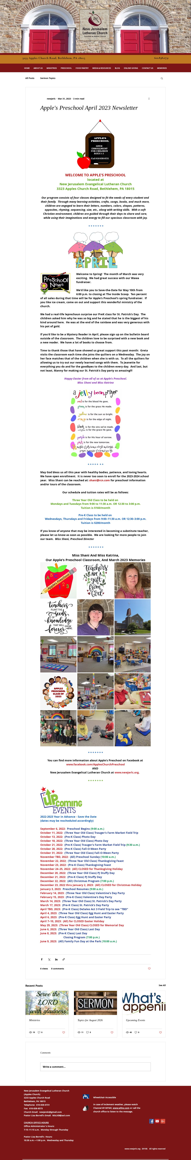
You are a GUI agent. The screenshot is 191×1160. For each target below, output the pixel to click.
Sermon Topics (47, 78)
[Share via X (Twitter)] (49, 959)
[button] (38, 68)
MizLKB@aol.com (61, 1115)
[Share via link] (63, 959)
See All (162, 985)
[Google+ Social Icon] (163, 1121)
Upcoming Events (135, 1020)
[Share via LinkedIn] (56, 959)
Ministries (34, 1020)
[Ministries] (47, 1003)
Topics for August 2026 (90, 1020)
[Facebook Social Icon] (151, 1121)
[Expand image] (58, 580)
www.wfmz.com (121, 1108)
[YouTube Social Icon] (157, 1121)
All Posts (29, 78)
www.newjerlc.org (132, 1148)
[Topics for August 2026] (95, 1003)
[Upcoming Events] (143, 1003)
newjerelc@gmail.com (50, 1112)
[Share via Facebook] (41, 959)
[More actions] (149, 98)
